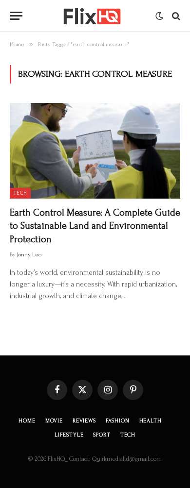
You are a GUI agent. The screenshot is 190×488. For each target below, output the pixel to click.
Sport (101, 435)
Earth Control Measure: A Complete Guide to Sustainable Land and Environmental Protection (95, 225)
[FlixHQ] (91, 16)
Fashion (118, 421)
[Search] (175, 16)
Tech (20, 193)
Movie (54, 421)
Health (150, 421)
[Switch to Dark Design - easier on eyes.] (159, 16)
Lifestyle (69, 435)
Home (27, 421)
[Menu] (16, 16)
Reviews (84, 421)
